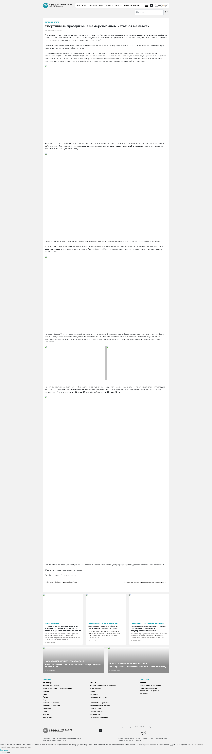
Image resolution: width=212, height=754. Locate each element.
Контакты (144, 694)
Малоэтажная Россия (98, 697)
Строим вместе (96, 711)
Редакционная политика (150, 686)
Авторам (143, 683)
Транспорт (47, 717)
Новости (81, 5)
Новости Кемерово (104, 623)
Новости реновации (51, 706)
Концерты (94, 694)
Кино (45, 694)
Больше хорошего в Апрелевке (103, 686)
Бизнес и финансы (51, 686)
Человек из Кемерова (99, 717)
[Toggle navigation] (146, 5)
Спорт (56, 22)
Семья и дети (95, 708)
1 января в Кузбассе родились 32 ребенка (62, 582)
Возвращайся (95, 688)
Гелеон (46, 691)
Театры (46, 714)
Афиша (93, 683)
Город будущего (95, 5)
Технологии (95, 714)
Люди (47, 623)
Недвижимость (49, 700)
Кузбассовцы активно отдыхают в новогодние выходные (144, 582)
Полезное (49, 22)
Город (92, 691)
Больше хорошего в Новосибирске (122, 5)
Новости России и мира (100, 706)
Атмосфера (47, 683)
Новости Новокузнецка (149, 623)
